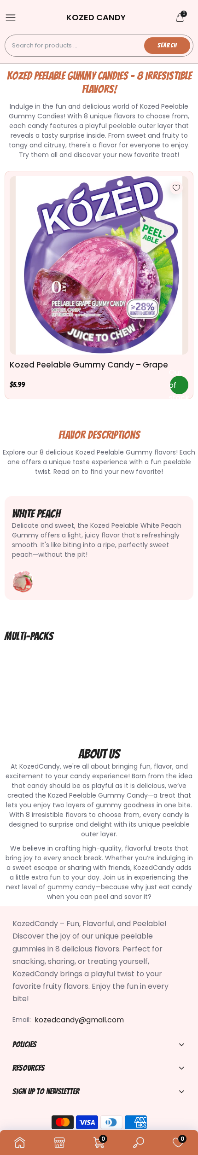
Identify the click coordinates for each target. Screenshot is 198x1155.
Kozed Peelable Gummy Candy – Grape (89, 364)
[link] (176, 187)
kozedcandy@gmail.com (79, 1020)
